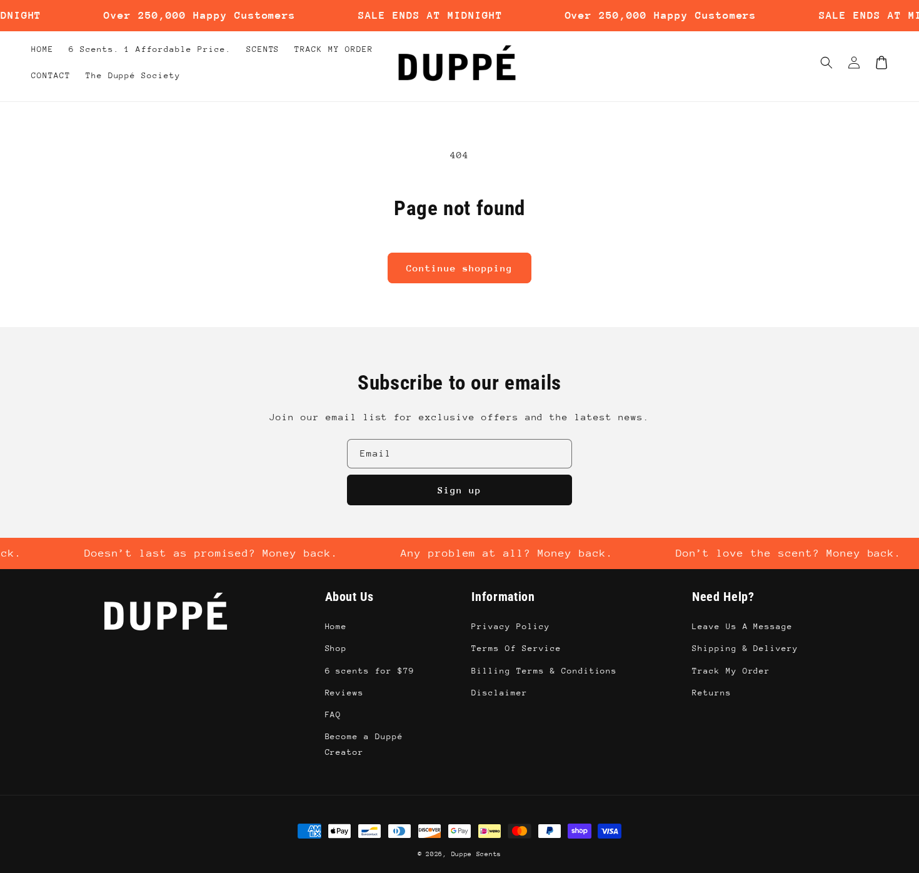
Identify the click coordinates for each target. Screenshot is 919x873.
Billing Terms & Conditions (544, 670)
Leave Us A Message (742, 626)
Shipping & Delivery (745, 648)
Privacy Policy (510, 626)
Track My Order (731, 670)
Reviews (344, 692)
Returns (711, 692)
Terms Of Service (516, 648)
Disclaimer (499, 692)
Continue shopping (459, 268)
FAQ (333, 714)
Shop (336, 648)
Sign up (459, 490)
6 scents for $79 (369, 670)
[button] (826, 62)
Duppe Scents (476, 854)
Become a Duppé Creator (364, 744)
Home (336, 626)
